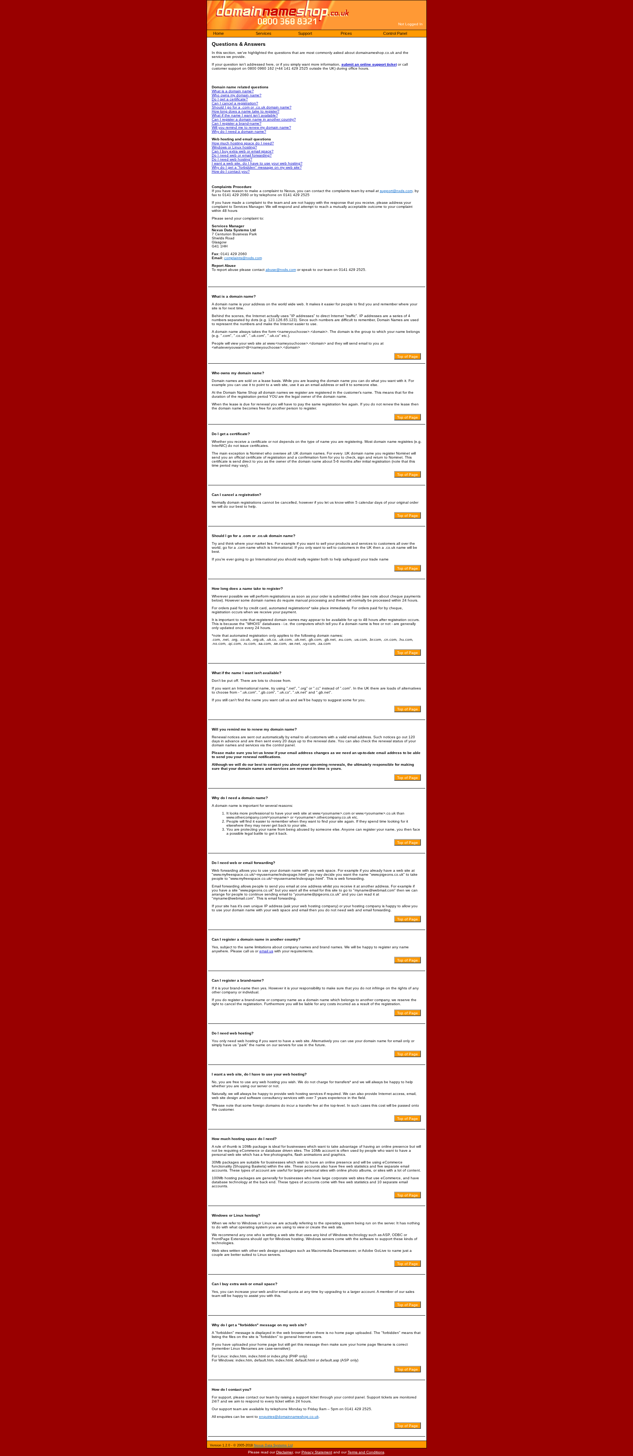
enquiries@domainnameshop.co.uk (289, 1417)
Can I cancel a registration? (235, 103)
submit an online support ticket (369, 64)
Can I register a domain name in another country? (254, 119)
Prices (346, 33)
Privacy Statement (316, 1452)
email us (266, 951)
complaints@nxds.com (243, 258)
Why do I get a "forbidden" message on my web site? (257, 167)
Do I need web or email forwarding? (242, 155)
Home (218, 33)
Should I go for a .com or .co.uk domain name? (252, 107)
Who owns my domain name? (237, 95)
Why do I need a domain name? (239, 131)
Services (263, 33)
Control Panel (395, 33)
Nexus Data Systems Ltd (273, 1445)
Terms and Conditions (366, 1452)
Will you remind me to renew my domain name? (251, 127)
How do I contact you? (231, 171)
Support (305, 33)
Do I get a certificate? (230, 99)
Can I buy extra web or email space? (243, 151)
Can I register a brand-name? (237, 123)
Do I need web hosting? (232, 159)
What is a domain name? (233, 91)
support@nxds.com (396, 191)
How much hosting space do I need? (243, 143)
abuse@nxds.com (281, 270)
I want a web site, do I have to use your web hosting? (257, 163)
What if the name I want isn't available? (245, 115)
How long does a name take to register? (246, 111)
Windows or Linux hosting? (234, 147)
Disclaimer (284, 1452)
